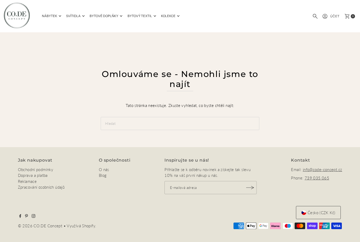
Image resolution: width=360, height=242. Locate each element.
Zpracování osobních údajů (41, 187)
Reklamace (27, 181)
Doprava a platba (33, 175)
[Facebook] (20, 216)
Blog (103, 175)
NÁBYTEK (49, 16)
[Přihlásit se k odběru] (250, 187)
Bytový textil (140, 16)
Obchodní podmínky (35, 169)
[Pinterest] (26, 216)
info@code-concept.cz (322, 169)
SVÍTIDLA (73, 16)
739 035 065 (317, 178)
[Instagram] (33, 216)
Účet (335, 16)
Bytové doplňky (104, 16)
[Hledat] (315, 16)
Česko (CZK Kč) (321, 212)
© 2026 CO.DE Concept (41, 225)
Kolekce (168, 16)
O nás (104, 169)
